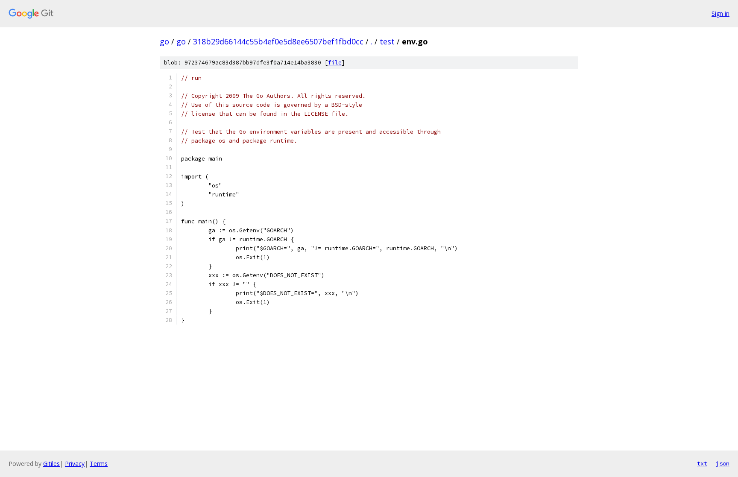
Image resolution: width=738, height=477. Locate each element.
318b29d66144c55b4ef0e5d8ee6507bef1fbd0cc (278, 41)
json (722, 463)
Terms (99, 463)
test (387, 41)
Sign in (720, 13)
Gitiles (51, 463)
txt (702, 463)
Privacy (75, 463)
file (335, 62)
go (164, 41)
